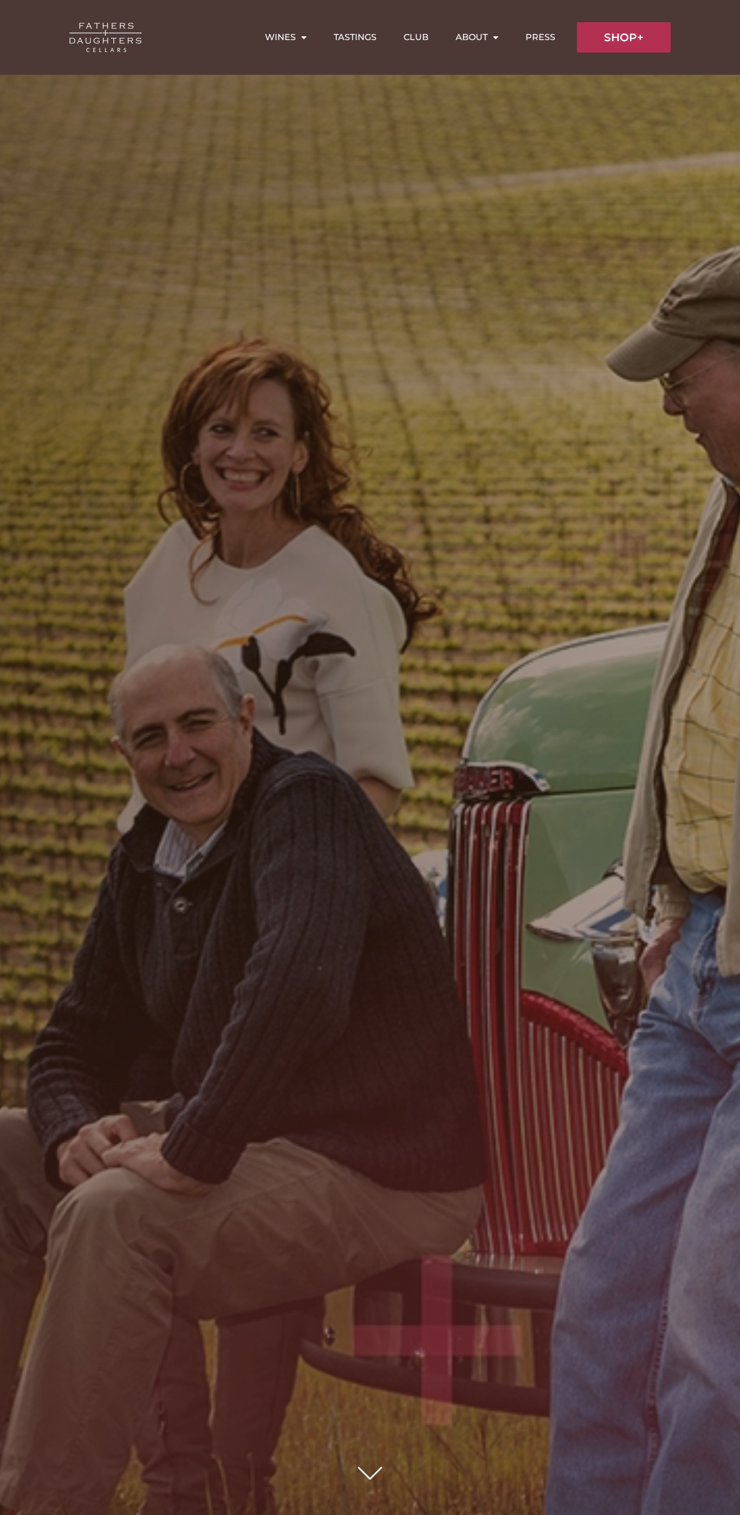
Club (416, 37)
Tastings (355, 37)
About (472, 37)
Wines (280, 37)
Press (540, 37)
